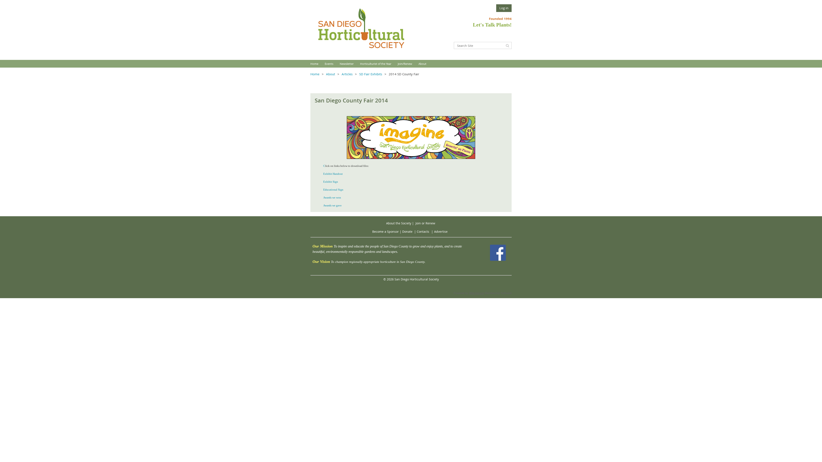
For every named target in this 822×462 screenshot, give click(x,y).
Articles (347, 74)
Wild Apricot (476, 293)
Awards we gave (332, 205)
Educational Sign (333, 189)
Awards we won (332, 197)
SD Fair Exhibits (370, 74)
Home (314, 74)
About (330, 74)
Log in (503, 8)
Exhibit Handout (333, 173)
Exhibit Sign (330, 181)
